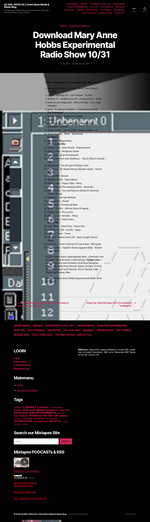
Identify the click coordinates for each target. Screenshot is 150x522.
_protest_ (17, 424)
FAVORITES (120, 7)
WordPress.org (21, 368)
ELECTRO (94, 7)
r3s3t (67, 64)
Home (20, 385)
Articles (17, 410)
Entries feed (20, 361)
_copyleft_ (65, 421)
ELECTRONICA (107, 7)
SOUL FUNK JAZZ (89, 13)
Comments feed (22, 365)
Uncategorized (40, 421)
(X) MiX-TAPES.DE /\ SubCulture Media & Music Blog (26, 5)
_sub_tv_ (25, 424)
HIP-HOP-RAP (68, 10)
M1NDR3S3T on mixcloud (26, 471)
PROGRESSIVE (92, 10)
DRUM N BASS (119, 4)
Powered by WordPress (78, 514)
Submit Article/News (27, 390)
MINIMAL (80, 10)
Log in (17, 358)
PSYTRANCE (106, 10)
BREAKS (84, 4)
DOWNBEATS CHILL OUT (100, 4)
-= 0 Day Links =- (57, 407)
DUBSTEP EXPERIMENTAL (77, 7)
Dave (23, 521)
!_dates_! (18, 407)
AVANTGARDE (72, 4)
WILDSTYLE (120, 13)
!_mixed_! (64, 26)
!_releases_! (43, 407)
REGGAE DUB (119, 10)
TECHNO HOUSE (105, 13)
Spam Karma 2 (34, 521)
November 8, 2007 (82, 64)
